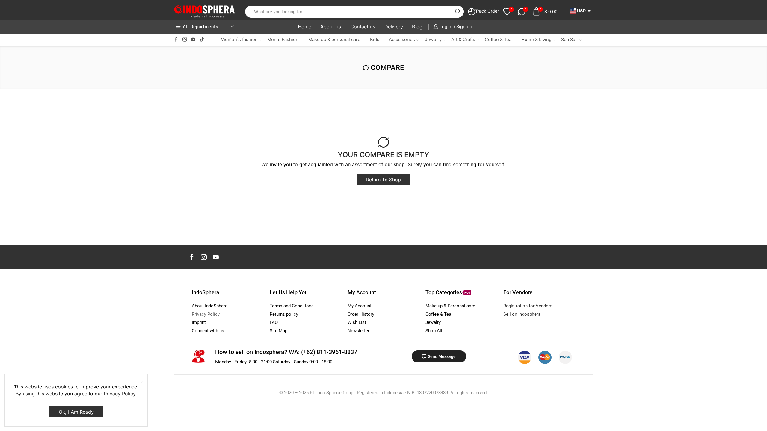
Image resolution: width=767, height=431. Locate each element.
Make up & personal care (334, 39)
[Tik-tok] (202, 39)
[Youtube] (193, 39)
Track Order (487, 10)
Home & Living (536, 39)
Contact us (362, 27)
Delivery (393, 27)
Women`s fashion (239, 39)
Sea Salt (569, 39)
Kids (374, 39)
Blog (417, 27)
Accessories (402, 39)
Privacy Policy (119, 394)
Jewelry (433, 39)
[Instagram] (184, 39)
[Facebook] (176, 39)
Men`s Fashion (282, 39)
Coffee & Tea (498, 39)
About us (330, 27)
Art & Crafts (463, 39)
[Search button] (458, 12)
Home (304, 27)
